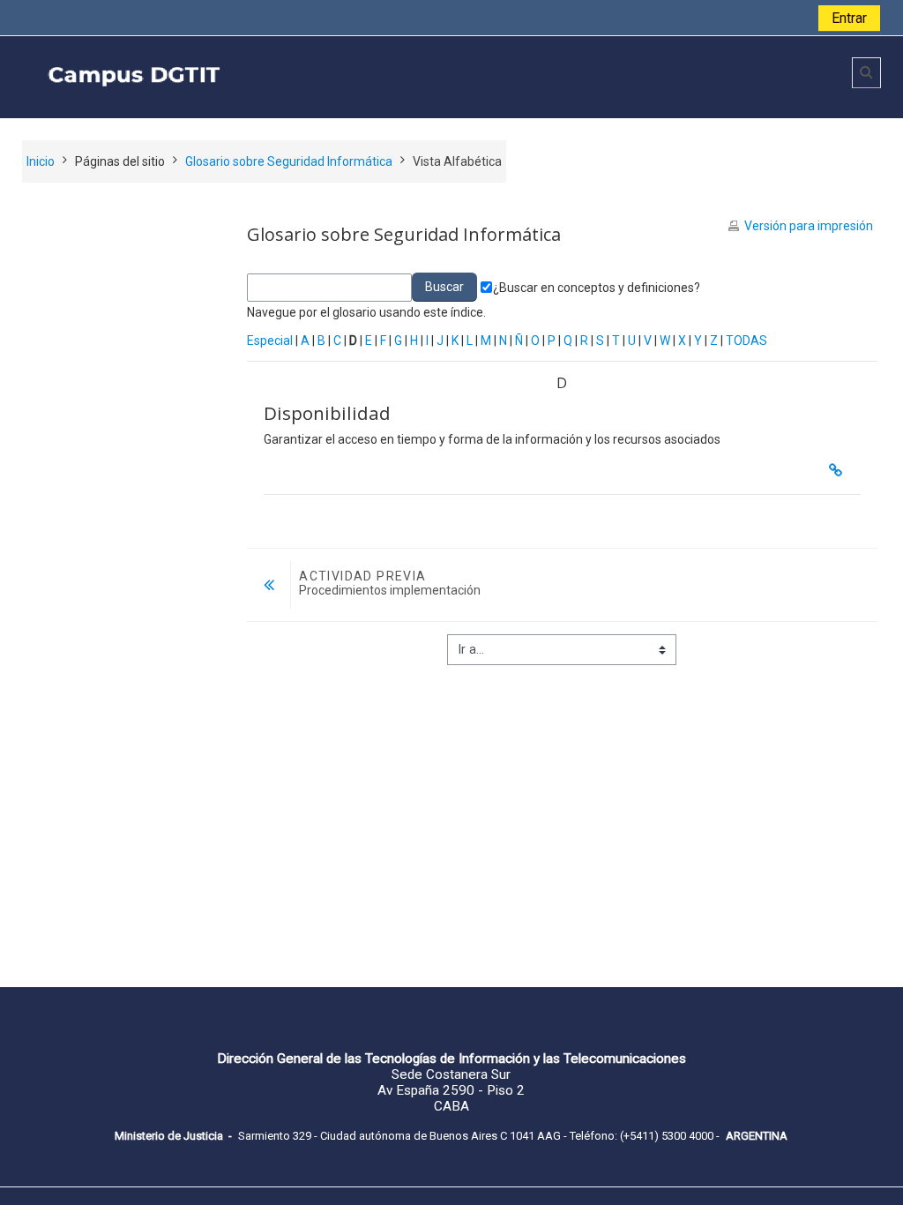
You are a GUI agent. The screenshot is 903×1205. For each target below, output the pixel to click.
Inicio (40, 161)
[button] (866, 72)
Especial (270, 340)
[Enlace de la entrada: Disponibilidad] (839, 470)
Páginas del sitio (120, 161)
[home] (280, 76)
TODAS (746, 340)
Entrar (849, 18)
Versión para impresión (808, 226)
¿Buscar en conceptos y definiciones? (596, 288)
